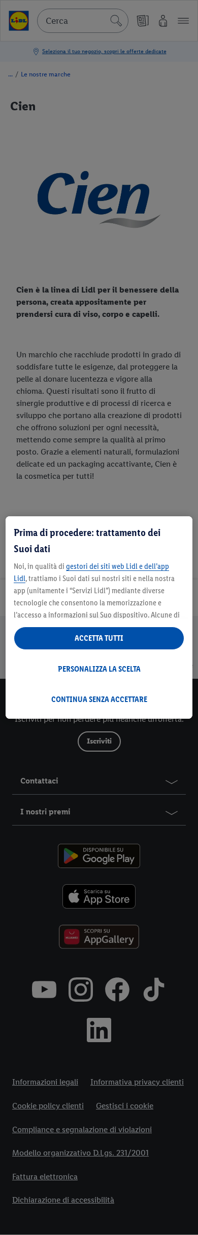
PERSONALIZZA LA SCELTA (99, 669)
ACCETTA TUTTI (99, 638)
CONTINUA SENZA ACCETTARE (99, 699)
